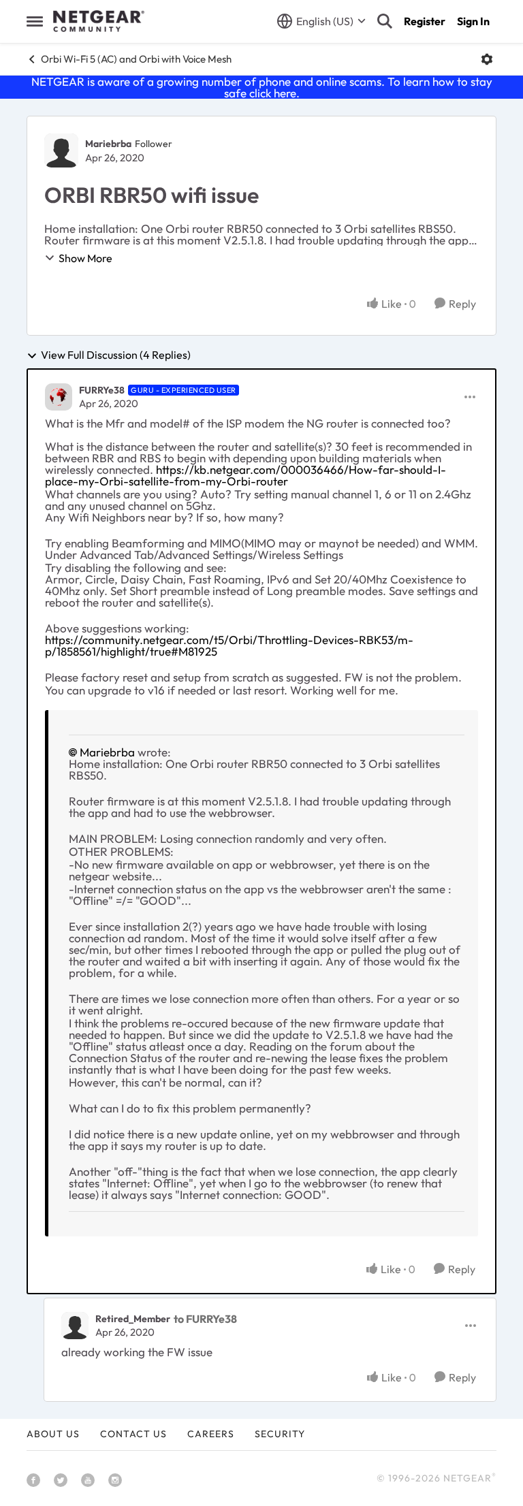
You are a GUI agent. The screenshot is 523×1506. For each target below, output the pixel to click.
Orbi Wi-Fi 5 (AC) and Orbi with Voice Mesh (136, 58)
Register (424, 21)
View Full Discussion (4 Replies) (116, 355)
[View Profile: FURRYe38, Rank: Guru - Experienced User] (58, 397)
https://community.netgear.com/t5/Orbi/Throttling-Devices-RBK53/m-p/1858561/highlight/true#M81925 (229, 645)
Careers (210, 1434)
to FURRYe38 (205, 1318)
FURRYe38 (102, 390)
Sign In (473, 21)
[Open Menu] (486, 59)
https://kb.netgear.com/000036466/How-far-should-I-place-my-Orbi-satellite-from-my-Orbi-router (245, 475)
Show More (85, 258)
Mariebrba (108, 143)
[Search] (385, 21)
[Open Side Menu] (35, 21)
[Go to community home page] (98, 21)
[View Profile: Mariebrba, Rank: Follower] (61, 150)
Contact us (133, 1434)
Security (280, 1434)
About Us (53, 1434)
